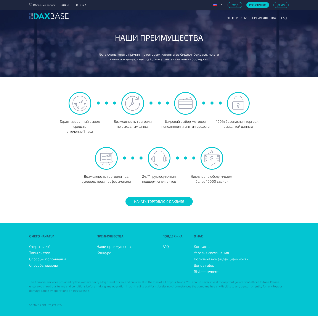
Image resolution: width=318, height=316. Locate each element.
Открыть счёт (40, 246)
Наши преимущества (115, 246)
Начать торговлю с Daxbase (159, 201)
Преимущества (264, 18)
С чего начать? (236, 18)
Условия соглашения (211, 253)
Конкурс (104, 253)
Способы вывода (43, 265)
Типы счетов (39, 253)
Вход (235, 4)
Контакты (202, 246)
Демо (281, 4)
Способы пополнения (47, 259)
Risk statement (206, 271)
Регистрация (257, 4)
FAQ (284, 18)
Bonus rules (204, 265)
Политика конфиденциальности (221, 259)
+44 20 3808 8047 (73, 5)
